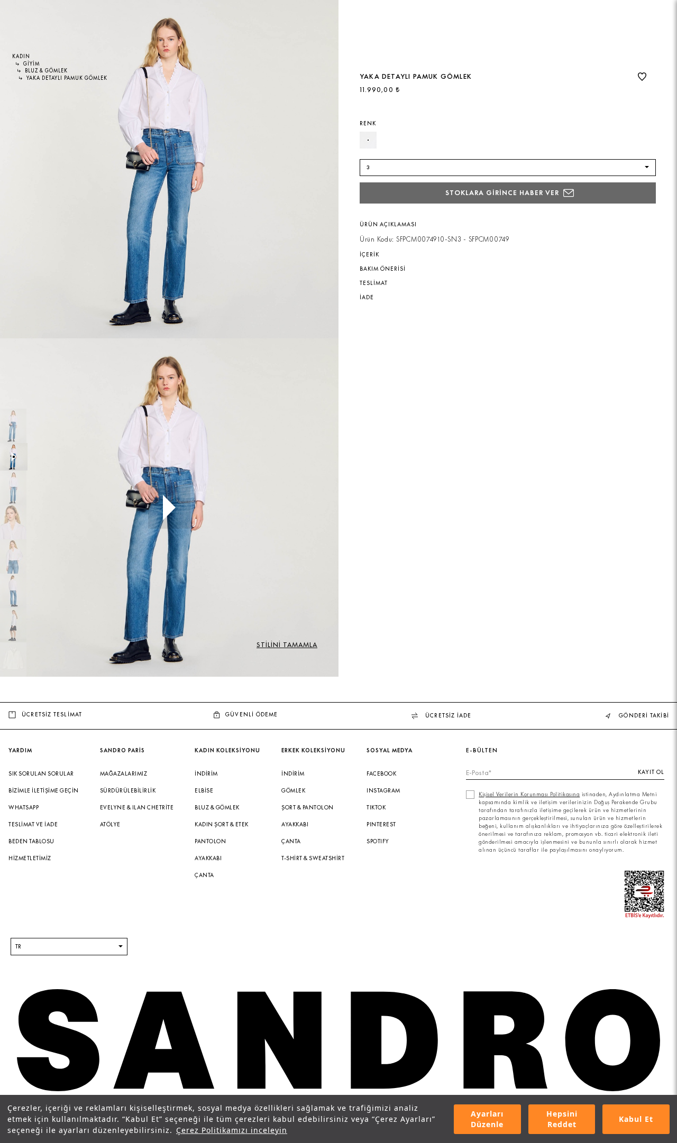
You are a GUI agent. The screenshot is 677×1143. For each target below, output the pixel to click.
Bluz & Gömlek (217, 807)
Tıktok (376, 807)
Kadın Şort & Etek (222, 824)
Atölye (110, 824)
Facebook (381, 773)
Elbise (204, 790)
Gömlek (293, 790)
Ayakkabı (208, 858)
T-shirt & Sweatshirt (312, 858)
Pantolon (210, 841)
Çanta (204, 875)
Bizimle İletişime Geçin (43, 790)
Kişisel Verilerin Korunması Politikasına (529, 794)
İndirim (206, 773)
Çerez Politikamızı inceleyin (231, 1130)
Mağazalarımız (124, 773)
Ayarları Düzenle (487, 1119)
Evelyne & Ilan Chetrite (137, 807)
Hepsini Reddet (562, 1119)
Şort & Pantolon (307, 807)
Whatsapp (23, 807)
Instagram (383, 790)
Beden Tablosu (31, 841)
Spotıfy (378, 841)
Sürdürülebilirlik (128, 790)
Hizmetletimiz (29, 858)
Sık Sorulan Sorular (41, 773)
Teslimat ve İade (33, 824)
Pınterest (381, 824)
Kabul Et (636, 1119)
